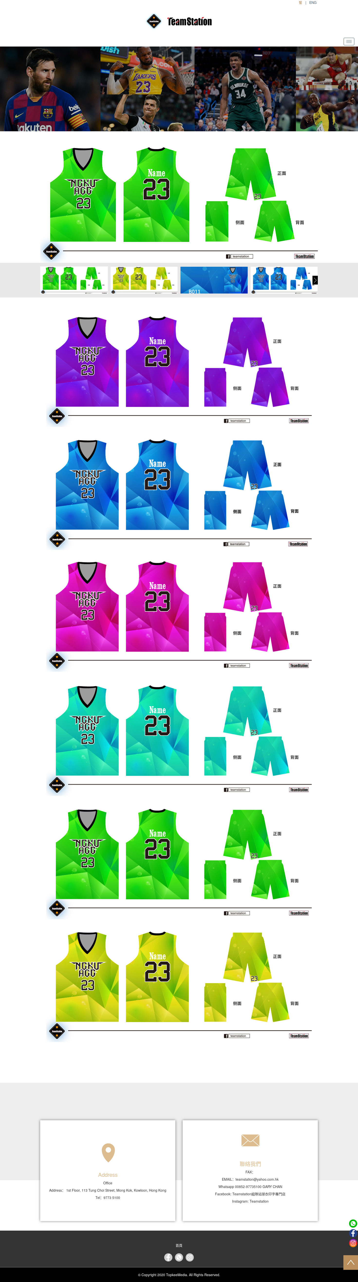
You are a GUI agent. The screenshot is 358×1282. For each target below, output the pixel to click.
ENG (313, 2)
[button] (315, 280)
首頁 (179, 1245)
